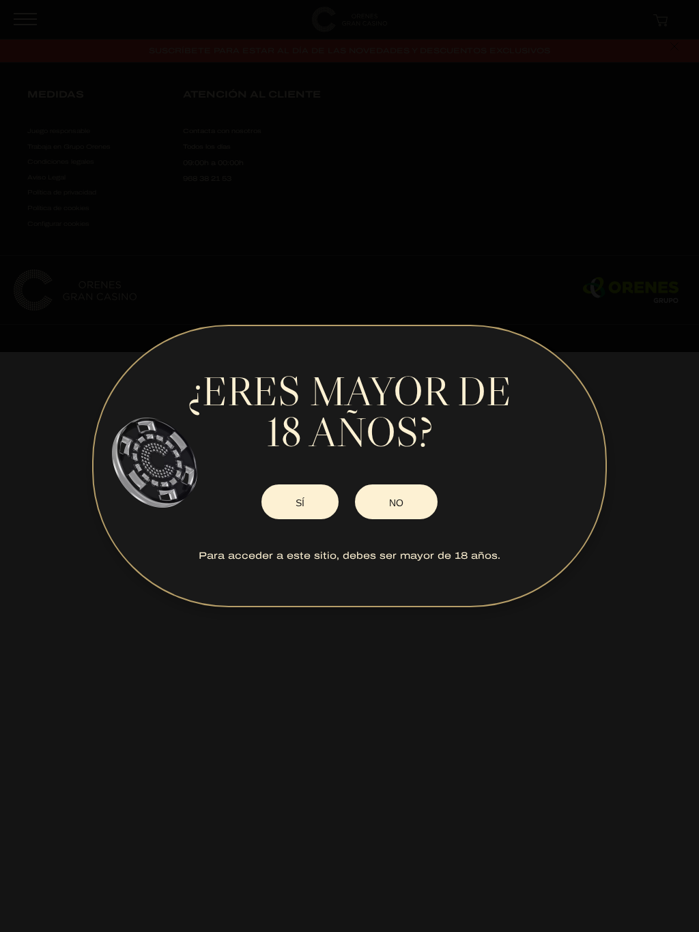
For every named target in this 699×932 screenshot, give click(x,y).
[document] (349, 466)
